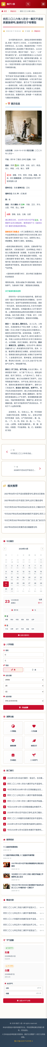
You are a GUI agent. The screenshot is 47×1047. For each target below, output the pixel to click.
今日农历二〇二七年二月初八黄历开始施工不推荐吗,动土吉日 (27, 875)
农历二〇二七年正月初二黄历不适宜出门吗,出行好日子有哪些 (20, 930)
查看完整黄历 (24, 635)
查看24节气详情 (24, 1000)
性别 (7, 665)
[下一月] (42, 548)
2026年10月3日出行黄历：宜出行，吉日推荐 (25, 778)
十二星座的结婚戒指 (10, 847)
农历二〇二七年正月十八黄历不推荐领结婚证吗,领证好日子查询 (25, 795)
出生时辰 (9, 696)
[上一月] (4, 548)
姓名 (7, 650)
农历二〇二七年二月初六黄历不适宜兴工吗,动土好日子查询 (20, 907)
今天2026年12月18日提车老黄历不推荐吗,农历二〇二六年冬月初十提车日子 (25, 830)
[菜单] (43, 4)
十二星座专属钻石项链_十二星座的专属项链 (18, 855)
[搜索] (28, 4)
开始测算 (25, 707)
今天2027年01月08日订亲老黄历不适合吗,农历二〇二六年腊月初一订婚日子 (27, 886)
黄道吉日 (13, 11)
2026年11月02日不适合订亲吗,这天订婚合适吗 (25, 812)
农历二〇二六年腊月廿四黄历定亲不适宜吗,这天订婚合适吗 (25, 818)
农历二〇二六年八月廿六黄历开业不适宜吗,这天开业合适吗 (25, 784)
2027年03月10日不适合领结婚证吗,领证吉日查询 (27, 864)
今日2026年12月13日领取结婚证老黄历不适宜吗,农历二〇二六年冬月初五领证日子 (25, 807)
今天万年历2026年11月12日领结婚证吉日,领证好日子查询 (25, 789)
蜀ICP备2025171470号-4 (23, 1041)
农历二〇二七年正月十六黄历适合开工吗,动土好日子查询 (20, 925)
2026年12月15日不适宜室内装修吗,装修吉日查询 (25, 824)
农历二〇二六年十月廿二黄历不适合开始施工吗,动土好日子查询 (25, 801)
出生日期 (9, 675)
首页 (5, 11)
